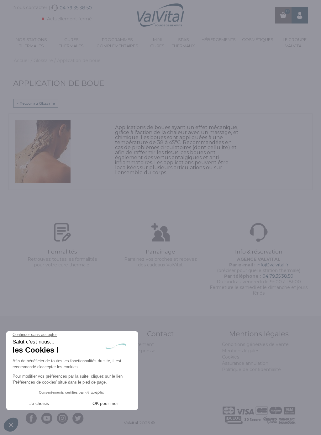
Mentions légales (240, 351)
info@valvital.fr (272, 265)
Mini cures (157, 42)
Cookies (230, 357)
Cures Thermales (71, 42)
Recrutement (139, 344)
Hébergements (219, 39)
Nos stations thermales (31, 42)
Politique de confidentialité (251, 369)
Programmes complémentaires (117, 42)
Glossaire (44, 60)
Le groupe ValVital (295, 42)
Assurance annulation (245, 363)
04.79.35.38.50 (277, 276)
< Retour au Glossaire (36, 103)
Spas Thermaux (183, 42)
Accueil (22, 60)
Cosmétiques (257, 39)
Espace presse (139, 351)
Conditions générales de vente (255, 344)
